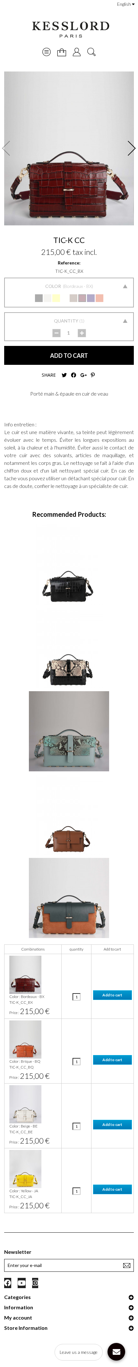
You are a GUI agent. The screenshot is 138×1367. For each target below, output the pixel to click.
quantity (76, 949)
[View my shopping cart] (61, 52)
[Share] (73, 375)
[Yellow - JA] (56, 298)
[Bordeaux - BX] (82, 298)
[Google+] (83, 375)
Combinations (33, 949)
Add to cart (112, 949)
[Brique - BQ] (99, 298)
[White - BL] (65, 298)
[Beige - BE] (47, 298)
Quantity (66, 320)
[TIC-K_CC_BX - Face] (69, 148)
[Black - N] (39, 298)
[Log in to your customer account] (76, 51)
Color (53, 286)
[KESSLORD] (69, 29)
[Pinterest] (92, 375)
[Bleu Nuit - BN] (91, 298)
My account (18, 1317)
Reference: (69, 262)
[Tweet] (64, 375)
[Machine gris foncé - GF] (73, 298)
